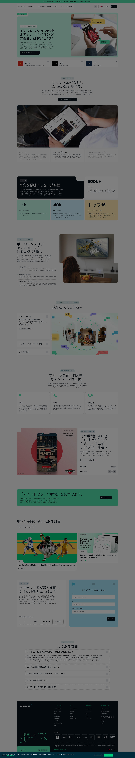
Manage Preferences (98, 755)
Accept (108, 755)
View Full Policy (10, 755)
